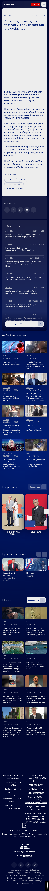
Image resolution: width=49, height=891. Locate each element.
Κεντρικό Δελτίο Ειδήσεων (9, 574)
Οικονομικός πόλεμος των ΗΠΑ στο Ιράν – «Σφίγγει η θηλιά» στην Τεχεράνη (21, 306)
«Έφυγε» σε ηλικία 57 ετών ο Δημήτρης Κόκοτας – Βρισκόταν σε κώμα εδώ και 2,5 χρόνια (35, 731)
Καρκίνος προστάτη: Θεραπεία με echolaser (12, 363)
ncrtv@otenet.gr (39, 822)
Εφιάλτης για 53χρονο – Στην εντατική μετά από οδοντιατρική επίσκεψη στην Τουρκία (23, 319)
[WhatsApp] (20, 210)
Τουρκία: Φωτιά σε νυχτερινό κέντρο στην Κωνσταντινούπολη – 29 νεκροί (35, 365)
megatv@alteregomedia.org (36, 803)
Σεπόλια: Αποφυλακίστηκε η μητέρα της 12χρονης (34, 428)
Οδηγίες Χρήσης (13, 873)
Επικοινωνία (39, 875)
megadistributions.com (24, 883)
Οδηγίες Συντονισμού (15, 878)
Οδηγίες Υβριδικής (35, 878)
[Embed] (33, 210)
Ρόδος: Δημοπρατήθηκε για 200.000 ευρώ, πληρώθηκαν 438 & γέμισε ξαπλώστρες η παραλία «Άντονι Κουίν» (12, 666)
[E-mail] (27, 210)
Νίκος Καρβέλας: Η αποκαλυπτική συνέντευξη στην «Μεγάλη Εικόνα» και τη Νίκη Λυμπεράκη (12, 464)
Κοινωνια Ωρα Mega (13, 533)
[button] (43, 4)
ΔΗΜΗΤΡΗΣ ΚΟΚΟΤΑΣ (15, 188)
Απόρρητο (47, 885)
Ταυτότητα (38, 873)
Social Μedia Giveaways (32, 881)
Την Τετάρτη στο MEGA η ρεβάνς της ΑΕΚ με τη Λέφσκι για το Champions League (23, 278)
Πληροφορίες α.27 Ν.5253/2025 (17, 875)
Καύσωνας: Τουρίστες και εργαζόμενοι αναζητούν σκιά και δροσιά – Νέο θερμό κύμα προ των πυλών (12, 732)
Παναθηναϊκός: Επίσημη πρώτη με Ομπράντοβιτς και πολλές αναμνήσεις (19, 249)
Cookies (27, 873)
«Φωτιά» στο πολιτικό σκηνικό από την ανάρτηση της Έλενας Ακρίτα (11, 397)
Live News (36, 532)
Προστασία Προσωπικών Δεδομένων (24, 870)
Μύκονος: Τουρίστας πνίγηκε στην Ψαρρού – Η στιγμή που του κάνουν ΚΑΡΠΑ (35, 665)
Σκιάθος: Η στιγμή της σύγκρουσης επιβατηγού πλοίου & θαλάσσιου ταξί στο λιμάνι (12, 699)
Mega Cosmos (12, 881)
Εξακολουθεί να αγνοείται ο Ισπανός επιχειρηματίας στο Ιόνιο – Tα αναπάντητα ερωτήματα (36, 699)
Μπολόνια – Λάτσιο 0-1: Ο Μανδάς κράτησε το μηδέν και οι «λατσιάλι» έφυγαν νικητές (23, 235)
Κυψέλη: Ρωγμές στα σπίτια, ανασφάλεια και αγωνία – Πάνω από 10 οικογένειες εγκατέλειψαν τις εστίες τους (35, 632)
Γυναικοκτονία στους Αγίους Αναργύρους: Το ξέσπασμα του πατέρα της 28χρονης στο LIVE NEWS (12, 430)
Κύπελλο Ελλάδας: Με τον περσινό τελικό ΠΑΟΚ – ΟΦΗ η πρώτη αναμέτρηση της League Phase (23, 264)
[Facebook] (7, 210)
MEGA (22, 180)
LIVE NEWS (11, 180)
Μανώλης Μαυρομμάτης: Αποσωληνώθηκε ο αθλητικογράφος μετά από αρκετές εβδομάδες (35, 397)
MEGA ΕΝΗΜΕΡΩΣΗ (14, 184)
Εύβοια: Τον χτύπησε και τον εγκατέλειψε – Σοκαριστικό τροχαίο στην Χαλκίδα (35, 463)
